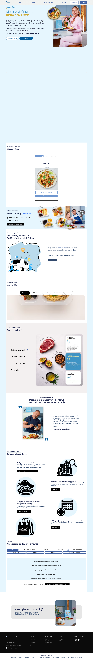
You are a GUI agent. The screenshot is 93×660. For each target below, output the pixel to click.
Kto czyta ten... (29, 609)
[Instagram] (75, 639)
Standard (46, 164)
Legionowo (13, 657)
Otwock (20, 657)
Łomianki (33, 657)
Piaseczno (27, 657)
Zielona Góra (47, 657)
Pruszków (40, 657)
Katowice (63, 657)
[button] (21, 2)
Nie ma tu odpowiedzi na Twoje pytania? (46, 584)
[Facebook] (78, 639)
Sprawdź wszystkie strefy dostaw (75, 657)
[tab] (39, 156)
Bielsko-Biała (56, 657)
